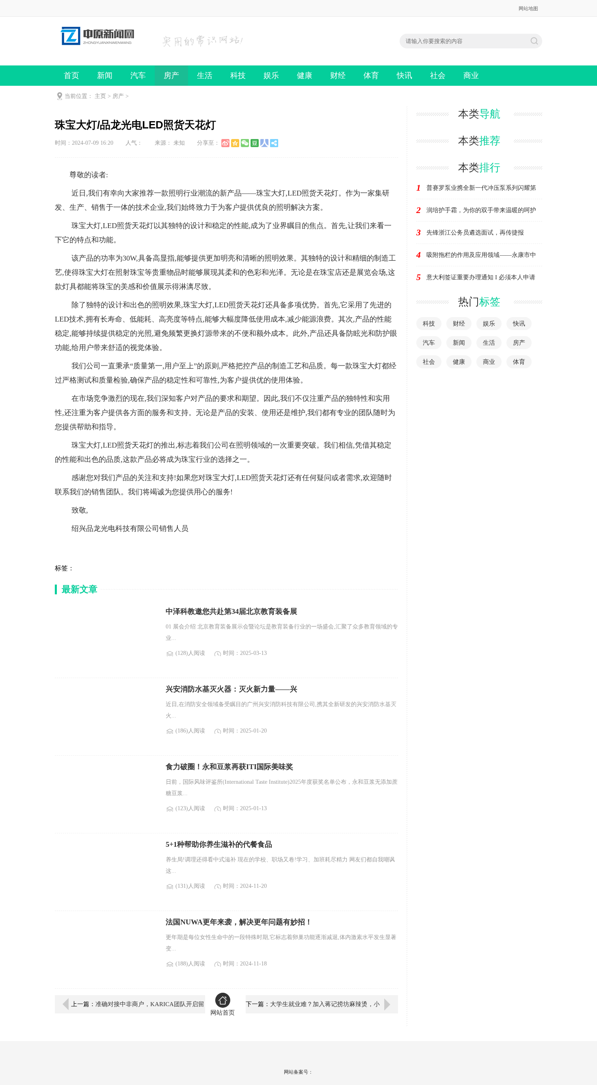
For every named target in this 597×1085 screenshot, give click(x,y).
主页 (100, 96)
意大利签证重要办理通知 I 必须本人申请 (480, 277)
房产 (171, 75)
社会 (438, 75)
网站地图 (528, 8)
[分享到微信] (245, 143)
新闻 (104, 75)
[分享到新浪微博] (225, 143)
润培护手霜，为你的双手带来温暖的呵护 (481, 210)
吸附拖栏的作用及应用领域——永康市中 (481, 255)
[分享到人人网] (264, 143)
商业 (471, 75)
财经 (338, 75)
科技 (238, 75)
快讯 (404, 75)
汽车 (138, 75)
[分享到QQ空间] (235, 143)
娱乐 (271, 75)
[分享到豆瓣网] (255, 143)
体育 (371, 75)
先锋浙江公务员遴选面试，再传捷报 (475, 232)
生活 (204, 75)
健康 (304, 75)
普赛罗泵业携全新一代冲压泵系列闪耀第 (481, 188)
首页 (71, 75)
